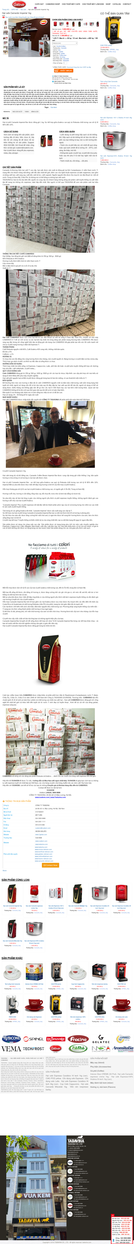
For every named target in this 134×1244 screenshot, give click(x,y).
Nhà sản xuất (17, 111)
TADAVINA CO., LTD (62, 1242)
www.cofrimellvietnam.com (43, 856)
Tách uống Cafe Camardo (108, 81)
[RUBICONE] (11, 1039)
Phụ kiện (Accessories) (100, 1066)
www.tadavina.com (41, 844)
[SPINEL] (33, 1039)
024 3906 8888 (126, 1238)
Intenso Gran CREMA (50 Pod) (103, 1074)
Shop (108, 4)
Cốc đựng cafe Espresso (72, 1078)
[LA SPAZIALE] (56, 1039)
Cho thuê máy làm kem (93, 4)
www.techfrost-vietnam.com (44, 852)
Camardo (113, 86)
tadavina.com (86, 1242)
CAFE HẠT (39, 4)
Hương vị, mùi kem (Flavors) (103, 1087)
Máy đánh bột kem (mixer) (101, 1083)
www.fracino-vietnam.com (43, 859)
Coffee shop (112, 51)
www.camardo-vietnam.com (44, 861)
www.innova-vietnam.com (43, 849)
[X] (113, 1215)
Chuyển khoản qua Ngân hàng (62, 83)
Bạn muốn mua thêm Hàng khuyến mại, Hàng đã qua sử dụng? (24, 17)
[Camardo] (56, 1048)
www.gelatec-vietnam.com (43, 854)
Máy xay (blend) (97, 1062)
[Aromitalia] (123, 1048)
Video (27, 111)
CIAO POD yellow (106, 45)
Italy (117, 49)
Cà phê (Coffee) (97, 1071)
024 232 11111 (124, 1242)
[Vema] (11, 1048)
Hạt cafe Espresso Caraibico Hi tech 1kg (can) (67, 1075)
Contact (127, 4)
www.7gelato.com (41, 834)
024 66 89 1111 (126, 1240)
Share (5, 870)
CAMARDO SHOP (53, 4)
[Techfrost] (33, 1048)
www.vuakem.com (41, 841)
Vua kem (53, 107)
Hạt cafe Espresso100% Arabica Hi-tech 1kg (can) (111, 1077)
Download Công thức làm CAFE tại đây (79, 67)
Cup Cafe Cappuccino (69, 1084)
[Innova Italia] (100, 1048)
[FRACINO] (78, 1039)
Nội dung (6, 111)
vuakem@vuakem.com (43, 828)
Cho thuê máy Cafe (71, 4)
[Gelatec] (100, 1039)
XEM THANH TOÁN (59, 81)
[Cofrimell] (123, 1039)
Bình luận (34, 111)
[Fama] (78, 1048)
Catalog (117, 4)
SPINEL (112, 49)
